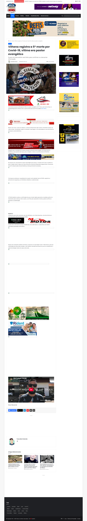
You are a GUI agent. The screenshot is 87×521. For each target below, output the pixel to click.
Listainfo (33, 518)
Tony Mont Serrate (14, 61)
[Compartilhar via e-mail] (30, 410)
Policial (17, 15)
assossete (13, 506)
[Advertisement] (31, 425)
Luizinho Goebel (25, 508)
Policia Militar (9, 513)
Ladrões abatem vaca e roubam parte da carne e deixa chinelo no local (14, 465)
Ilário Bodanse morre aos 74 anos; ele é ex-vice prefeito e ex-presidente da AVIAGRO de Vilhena (47, 466)
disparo (8, 508)
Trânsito (27, 15)
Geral (12, 15)
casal (22, 506)
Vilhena (25, 513)
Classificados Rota (35, 15)
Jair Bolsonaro (18, 508)
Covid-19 (26, 506)
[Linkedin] (24, 410)
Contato (78, 518)
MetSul (14, 510)
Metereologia (9, 510)
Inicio (8, 15)
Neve (27, 510)
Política (22, 15)
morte (19, 510)
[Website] (17, 441)
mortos (23, 510)
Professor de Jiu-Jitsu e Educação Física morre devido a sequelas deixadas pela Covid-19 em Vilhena (30, 466)
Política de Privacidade (72, 518)
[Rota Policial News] (11, 8)
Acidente (8, 506)
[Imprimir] (34, 410)
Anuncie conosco (44, 15)
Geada (12, 508)
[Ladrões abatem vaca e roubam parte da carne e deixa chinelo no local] (15, 459)
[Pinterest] (27, 410)
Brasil (18, 506)
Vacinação (20, 513)
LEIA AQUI (43, 108)
